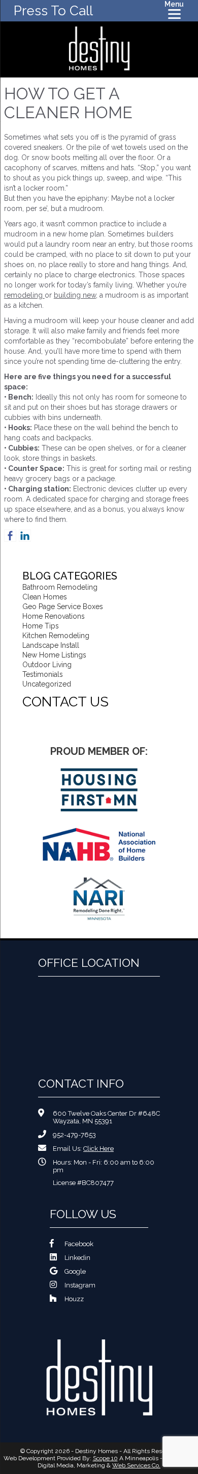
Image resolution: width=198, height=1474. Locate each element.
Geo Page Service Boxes (62, 606)
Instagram (79, 1285)
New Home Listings (54, 655)
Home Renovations (53, 616)
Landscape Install (50, 645)
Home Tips (40, 626)
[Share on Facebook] (10, 536)
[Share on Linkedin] (25, 536)
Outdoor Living (47, 665)
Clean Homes (44, 597)
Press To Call (53, 10)
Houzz (74, 1299)
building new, (75, 295)
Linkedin (77, 1257)
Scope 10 (105, 1458)
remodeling (24, 295)
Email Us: (83, 1148)
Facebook (78, 1244)
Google (75, 1271)
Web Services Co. (136, 1465)
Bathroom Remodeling (59, 587)
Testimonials (42, 674)
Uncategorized (46, 684)
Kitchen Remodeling (55, 635)
